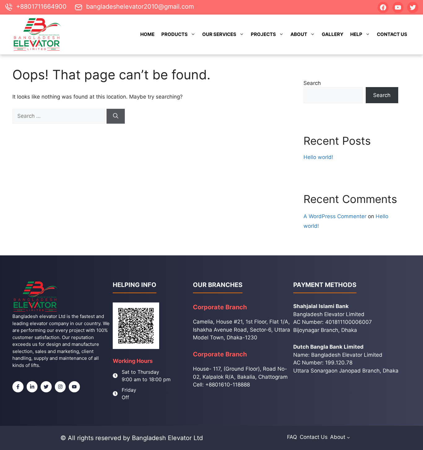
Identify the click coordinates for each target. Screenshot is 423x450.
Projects (263, 34)
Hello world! (318, 157)
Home (147, 34)
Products (174, 34)
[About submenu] (348, 437)
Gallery (332, 34)
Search (312, 83)
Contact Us (392, 34)
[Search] (116, 116)
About (298, 34)
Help (356, 34)
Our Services (219, 34)
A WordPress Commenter (334, 216)
